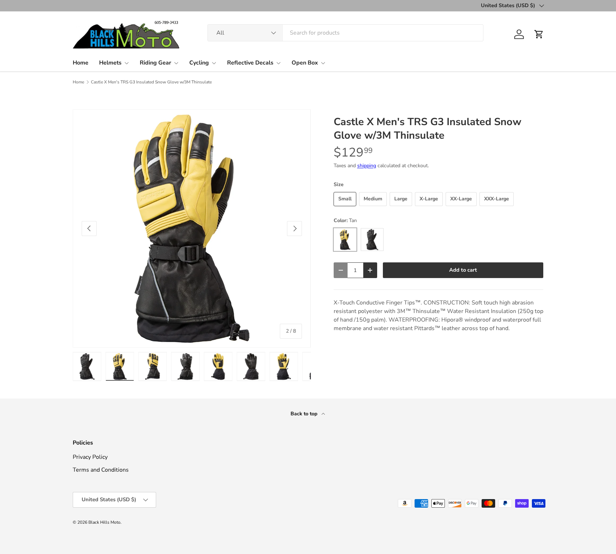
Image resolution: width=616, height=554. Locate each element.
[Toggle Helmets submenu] (126, 63)
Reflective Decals (250, 63)
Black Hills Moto (104, 522)
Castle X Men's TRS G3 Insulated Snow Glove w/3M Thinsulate (151, 82)
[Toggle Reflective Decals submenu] (278, 63)
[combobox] (345, 33)
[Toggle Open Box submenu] (323, 63)
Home (80, 63)
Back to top (305, 413)
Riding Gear (155, 63)
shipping (366, 165)
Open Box (305, 63)
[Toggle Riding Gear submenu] (176, 63)
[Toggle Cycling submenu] (214, 63)
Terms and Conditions (101, 470)
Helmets (110, 63)
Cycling (199, 63)
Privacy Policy (90, 457)
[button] (539, 34)
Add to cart (463, 269)
